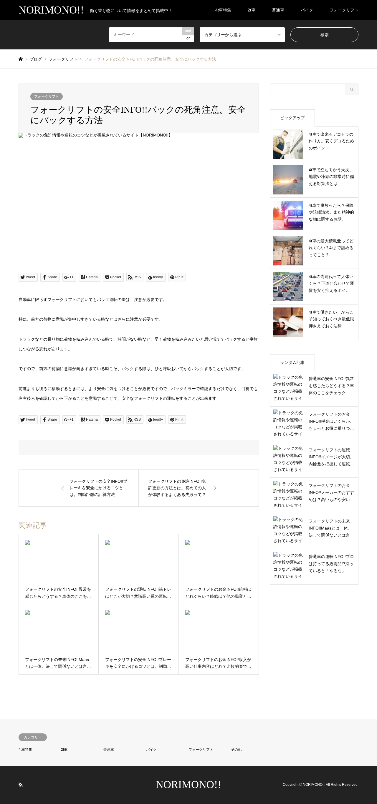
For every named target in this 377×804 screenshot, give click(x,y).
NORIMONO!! (188, 784)
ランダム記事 (292, 362)
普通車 (278, 10)
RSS (21, 785)
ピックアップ (292, 117)
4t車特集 (223, 10)
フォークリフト (344, 10)
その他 (236, 750)
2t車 (251, 10)
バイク (307, 10)
